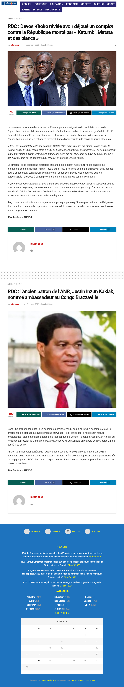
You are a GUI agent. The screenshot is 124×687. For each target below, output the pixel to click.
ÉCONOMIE (72, 4)
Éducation (59, 597)
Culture (32, 601)
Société (87, 601)
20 (62, 654)
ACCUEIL (27, 4)
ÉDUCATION (56, 4)
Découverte (32, 605)
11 (39, 648)
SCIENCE (37, 9)
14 (74, 648)
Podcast (60, 605)
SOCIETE (86, 4)
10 (27, 648)
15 (85, 648)
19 (50, 654)
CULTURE (99, 4)
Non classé (59, 601)
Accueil (11, 19)
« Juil (61, 672)
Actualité (31, 597)
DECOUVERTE (52, 9)
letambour (15, 45)
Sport (87, 605)
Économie (31, 609)
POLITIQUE (41, 4)
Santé (88, 597)
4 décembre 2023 (31, 45)
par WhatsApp (77, 680)
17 (27, 654)
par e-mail (90, 680)
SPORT (111, 4)
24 (27, 661)
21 (74, 654)
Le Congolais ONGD (49, 680)
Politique (19, 19)
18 (39, 654)
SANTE (26, 9)
